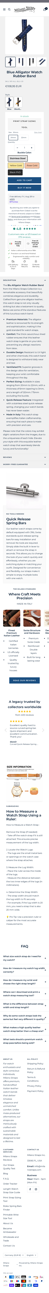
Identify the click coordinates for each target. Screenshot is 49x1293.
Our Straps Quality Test (9, 1167)
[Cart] (44, 9)
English (30, 1255)
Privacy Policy (34, 1086)
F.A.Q (6, 1179)
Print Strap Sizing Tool (24, 124)
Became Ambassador (9, 1230)
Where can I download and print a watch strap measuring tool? (21, 994)
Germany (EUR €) (13, 1255)
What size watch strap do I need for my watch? (22, 958)
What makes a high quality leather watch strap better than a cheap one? (23, 1029)
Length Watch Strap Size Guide (11, 1191)
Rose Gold (32, 165)
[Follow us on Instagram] (36, 1189)
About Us (8, 1223)
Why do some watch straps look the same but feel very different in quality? (24, 1017)
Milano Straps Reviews (10, 1158)
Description (9, 280)
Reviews (7, 457)
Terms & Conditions (33, 1079)
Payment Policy (35, 1091)
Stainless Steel (18, 158)
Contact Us (9, 1245)
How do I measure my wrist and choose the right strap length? (20, 982)
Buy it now (24, 188)
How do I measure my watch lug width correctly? (24, 970)
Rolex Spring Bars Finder (12, 1208)
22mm (23, 137)
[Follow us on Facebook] (30, 1189)
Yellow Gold (16, 165)
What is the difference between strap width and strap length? (23, 1006)
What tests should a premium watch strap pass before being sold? (23, 1041)
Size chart (38, 132)
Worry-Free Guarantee (15, 464)
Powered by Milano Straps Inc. (31, 1264)
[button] (6, 730)
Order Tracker (10, 1184)
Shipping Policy (35, 1063)
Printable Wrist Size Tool (11, 1216)
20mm (13, 137)
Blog (5, 1173)
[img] (24, 711)
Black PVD (15, 172)
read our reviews (24, 680)
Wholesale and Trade (11, 1239)
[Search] (9, 9)
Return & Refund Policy (36, 1070)
